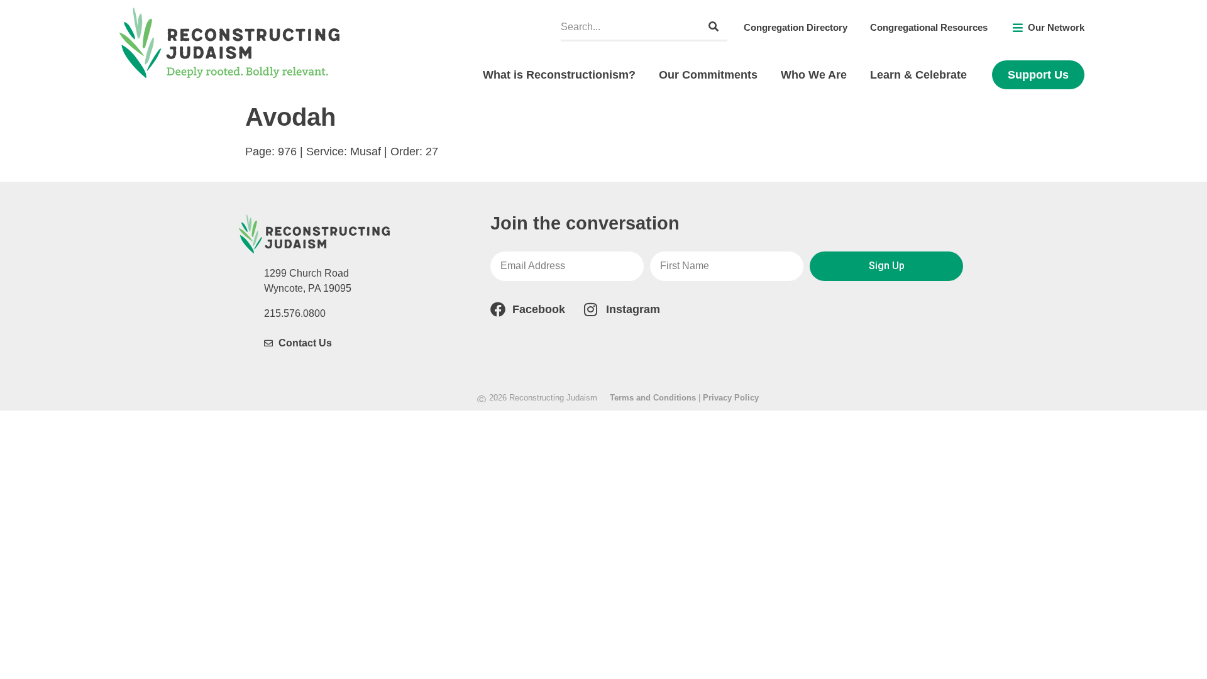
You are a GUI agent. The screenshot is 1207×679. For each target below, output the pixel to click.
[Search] (713, 27)
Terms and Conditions (653, 397)
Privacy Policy (731, 397)
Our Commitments (708, 75)
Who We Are (814, 75)
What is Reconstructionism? (559, 75)
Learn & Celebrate (918, 75)
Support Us (1038, 75)
